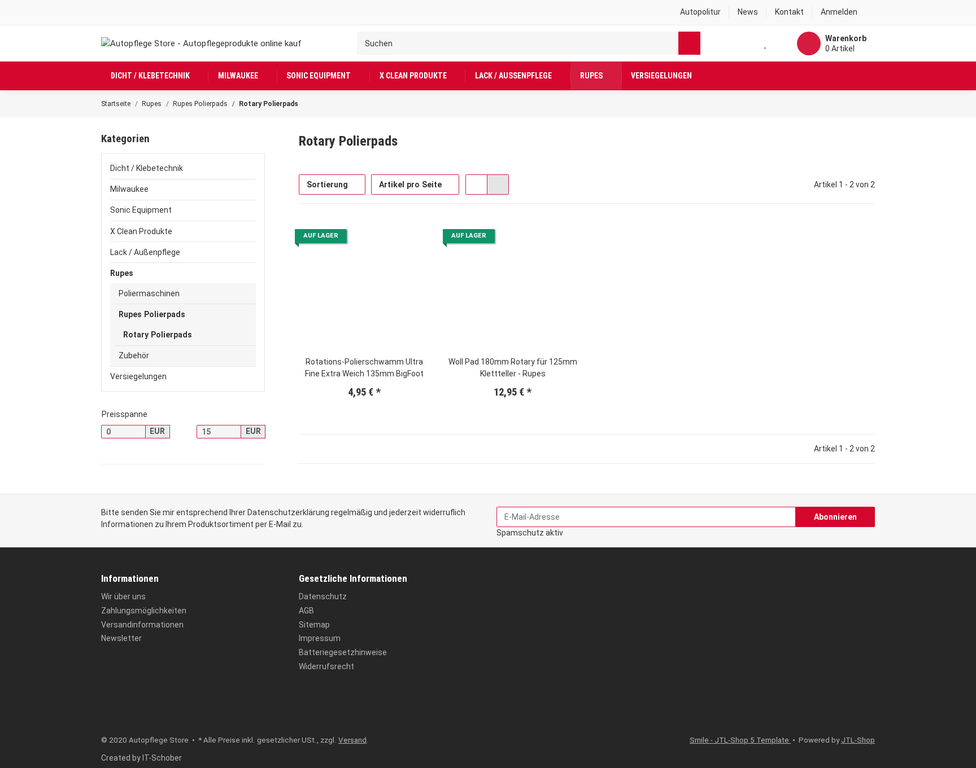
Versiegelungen (138, 376)
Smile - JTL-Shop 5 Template (740, 740)
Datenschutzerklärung (288, 512)
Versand (352, 740)
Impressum (320, 638)
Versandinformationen (142, 624)
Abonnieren (835, 516)
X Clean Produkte (141, 231)
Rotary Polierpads (157, 334)
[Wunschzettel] (766, 43)
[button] (843, 12)
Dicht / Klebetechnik (146, 168)
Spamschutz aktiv (529, 532)
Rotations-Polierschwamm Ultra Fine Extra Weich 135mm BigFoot (364, 367)
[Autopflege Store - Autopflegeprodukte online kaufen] (201, 43)
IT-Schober (162, 757)
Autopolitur (700, 11)
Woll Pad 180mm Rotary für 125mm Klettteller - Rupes (512, 367)
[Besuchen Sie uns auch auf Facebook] (108, 710)
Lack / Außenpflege (145, 252)
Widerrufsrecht (326, 666)
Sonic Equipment (141, 209)
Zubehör (134, 355)
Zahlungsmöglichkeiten (143, 610)
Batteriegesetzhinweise (343, 652)
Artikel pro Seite (410, 184)
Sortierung (327, 184)
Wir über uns (123, 596)
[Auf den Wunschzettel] (413, 237)
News (748, 11)
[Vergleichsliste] (743, 43)
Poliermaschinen (149, 293)
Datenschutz (323, 596)
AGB (306, 610)
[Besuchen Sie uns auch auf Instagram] (127, 710)
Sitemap (314, 624)
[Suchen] (689, 43)
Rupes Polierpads (152, 314)
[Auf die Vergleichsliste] (387, 237)
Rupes (121, 273)
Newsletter (121, 638)
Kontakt (789, 11)
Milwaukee (129, 189)
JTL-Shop (858, 740)
